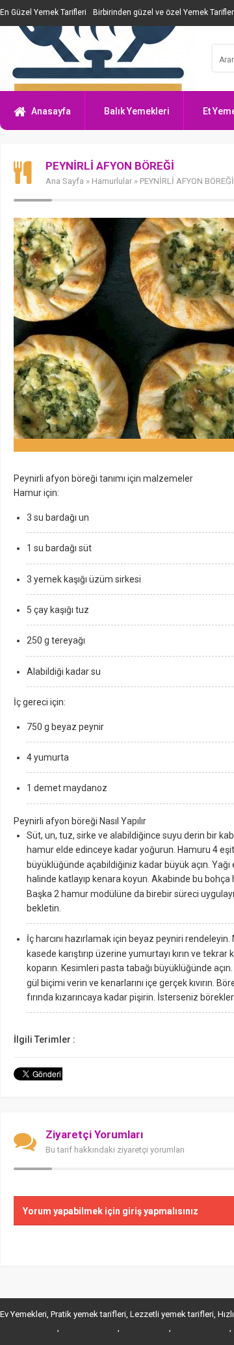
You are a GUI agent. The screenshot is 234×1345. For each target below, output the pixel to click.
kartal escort (144, 1328)
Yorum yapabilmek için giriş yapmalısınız (110, 1211)
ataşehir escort (88, 1328)
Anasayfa (51, 111)
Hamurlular (112, 181)
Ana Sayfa (65, 181)
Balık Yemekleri (137, 111)
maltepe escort (27, 1328)
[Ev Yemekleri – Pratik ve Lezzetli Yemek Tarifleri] (97, 58)
